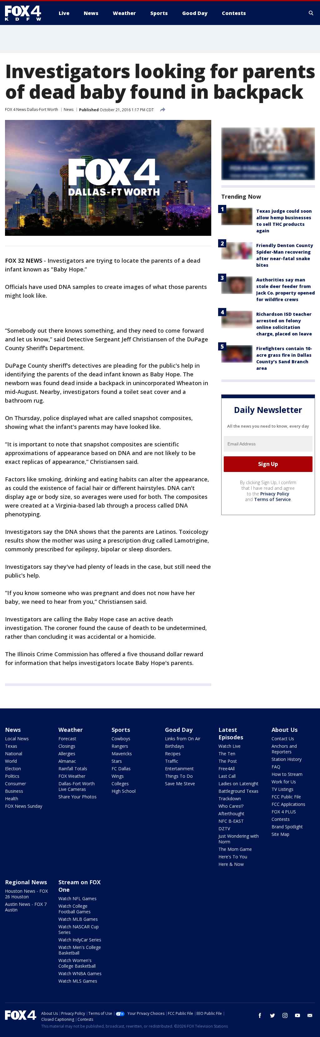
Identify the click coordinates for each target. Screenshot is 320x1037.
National (13, 754)
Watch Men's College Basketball (79, 950)
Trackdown (229, 798)
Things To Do (179, 776)
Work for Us (284, 782)
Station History (287, 759)
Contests (281, 819)
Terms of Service (272, 499)
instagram (285, 1015)
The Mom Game (235, 849)
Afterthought (231, 813)
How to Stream (287, 774)
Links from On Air (182, 739)
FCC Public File (286, 797)
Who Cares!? (230, 806)
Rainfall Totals (72, 769)
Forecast (67, 739)
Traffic (171, 761)
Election (13, 769)
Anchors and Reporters (284, 749)
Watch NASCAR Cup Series (78, 929)
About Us (285, 729)
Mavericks (122, 754)
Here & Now (231, 864)
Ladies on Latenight (238, 783)
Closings (66, 746)
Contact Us (283, 739)
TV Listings (282, 789)
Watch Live (229, 746)
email (310, 1015)
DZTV (224, 828)
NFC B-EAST (231, 821)
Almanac (67, 761)
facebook (260, 1015)
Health (11, 798)
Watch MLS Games (77, 981)
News (68, 109)
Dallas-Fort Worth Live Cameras (76, 786)
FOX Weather (71, 776)
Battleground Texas (238, 791)
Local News (17, 739)
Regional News (26, 882)
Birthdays (174, 746)
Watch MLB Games (78, 919)
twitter (273, 1015)
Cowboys (121, 739)
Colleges (120, 783)
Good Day (178, 729)
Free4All (226, 769)
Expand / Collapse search (311, 13)
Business (14, 791)
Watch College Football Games (74, 909)
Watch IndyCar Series (79, 940)
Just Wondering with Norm (238, 839)
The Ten (226, 754)
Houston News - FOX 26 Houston (26, 894)
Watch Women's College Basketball (77, 963)
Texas (11, 746)
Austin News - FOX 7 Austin (26, 907)
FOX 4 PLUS (284, 812)
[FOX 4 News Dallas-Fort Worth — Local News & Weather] (25, 13)
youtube (297, 1015)
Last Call (227, 776)
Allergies (66, 754)
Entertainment (179, 769)
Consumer (15, 783)
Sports (121, 729)
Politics (12, 776)
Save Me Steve (180, 783)
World (11, 761)
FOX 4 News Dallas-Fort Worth (31, 109)
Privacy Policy (274, 494)
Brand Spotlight (287, 827)
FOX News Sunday (23, 806)
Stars (117, 761)
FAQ (276, 767)
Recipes (173, 754)
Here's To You (232, 857)
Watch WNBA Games (80, 973)
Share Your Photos (77, 797)
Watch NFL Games (77, 898)
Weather (70, 729)
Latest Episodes (230, 733)
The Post (227, 761)
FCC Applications (288, 804)
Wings (118, 776)
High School (124, 791)
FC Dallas (121, 769)
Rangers (120, 746)
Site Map (280, 834)
